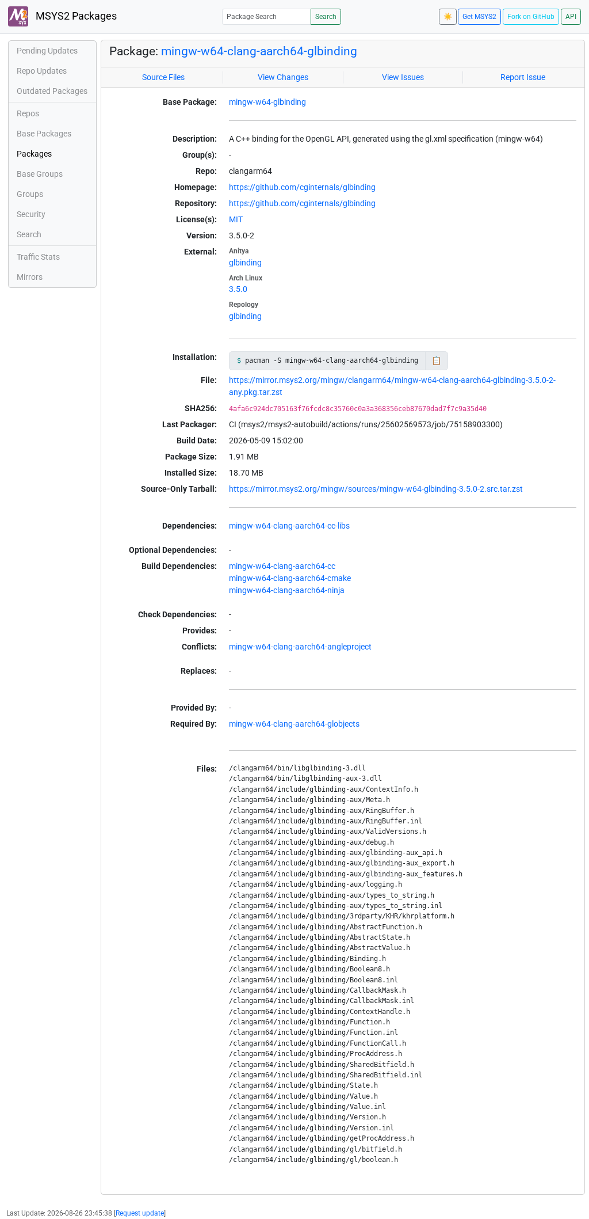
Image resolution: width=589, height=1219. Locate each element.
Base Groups (40, 174)
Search (325, 17)
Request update (140, 1213)
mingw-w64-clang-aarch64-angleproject (300, 646)
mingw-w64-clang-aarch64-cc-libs (289, 525)
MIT (236, 219)
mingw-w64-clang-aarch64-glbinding (259, 51)
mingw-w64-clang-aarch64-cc (282, 566)
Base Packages (44, 133)
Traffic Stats (38, 256)
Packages (34, 153)
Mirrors (30, 277)
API (570, 17)
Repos (28, 113)
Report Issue (522, 77)
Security (31, 214)
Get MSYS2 (479, 17)
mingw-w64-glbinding (267, 102)
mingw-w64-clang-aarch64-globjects (294, 723)
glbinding (245, 262)
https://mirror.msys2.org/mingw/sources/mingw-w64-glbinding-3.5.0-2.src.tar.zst (376, 488)
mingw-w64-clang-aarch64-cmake (290, 578)
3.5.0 (238, 289)
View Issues (403, 77)
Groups (30, 194)
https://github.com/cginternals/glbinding (302, 187)
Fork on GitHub (530, 17)
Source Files (163, 77)
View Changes (283, 77)
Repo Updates (42, 70)
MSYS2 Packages (75, 16)
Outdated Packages (52, 91)
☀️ (447, 17)
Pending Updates (47, 50)
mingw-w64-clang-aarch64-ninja (287, 590)
